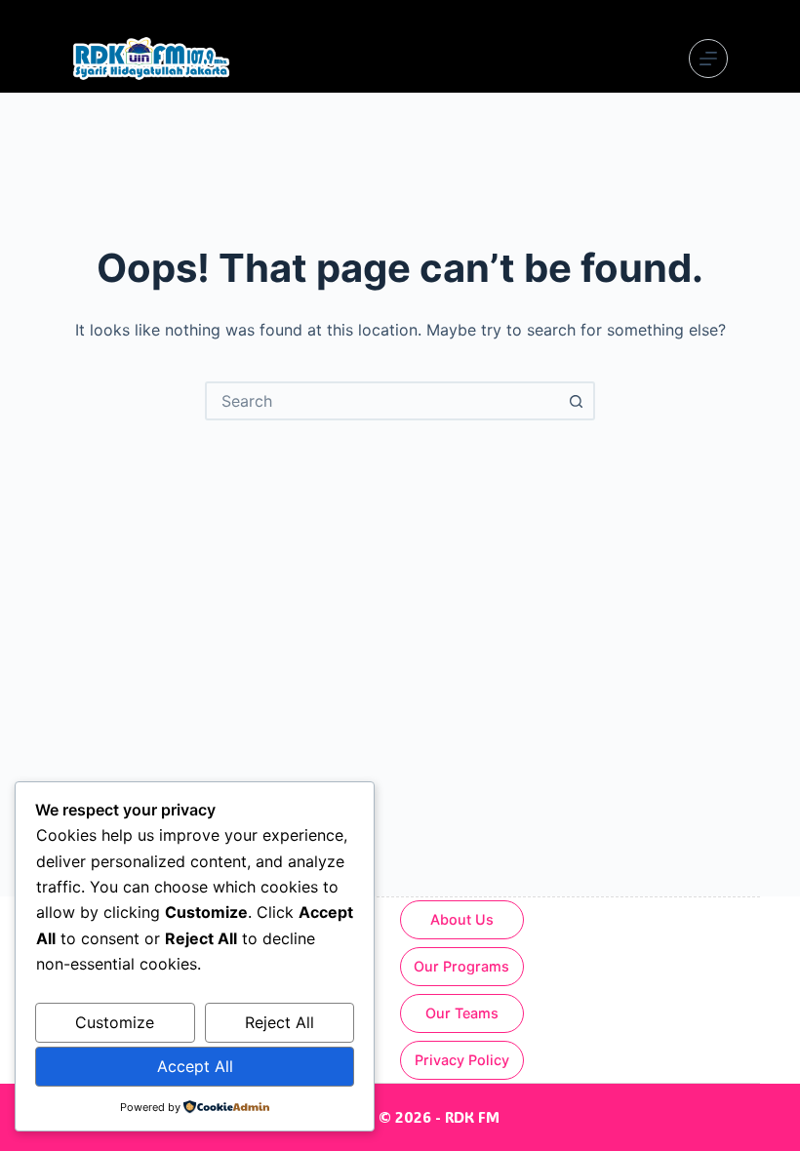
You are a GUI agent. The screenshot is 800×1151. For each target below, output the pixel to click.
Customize (114, 1022)
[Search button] (575, 400)
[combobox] (382, 400)
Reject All (279, 1022)
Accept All (195, 1066)
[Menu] (708, 58)
